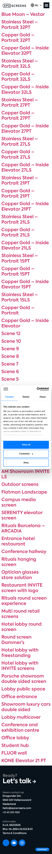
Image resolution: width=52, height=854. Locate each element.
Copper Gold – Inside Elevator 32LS (25, 89)
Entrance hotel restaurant (18, 541)
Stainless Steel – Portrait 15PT (19, 258)
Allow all (26, 444)
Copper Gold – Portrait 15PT (17, 271)
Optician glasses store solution (20, 574)
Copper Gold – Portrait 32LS (17, 76)
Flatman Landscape (24, 492)
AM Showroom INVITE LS (25, 474)
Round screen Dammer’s (16, 639)
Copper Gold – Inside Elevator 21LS (25, 245)
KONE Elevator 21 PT (23, 760)
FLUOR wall (14, 753)
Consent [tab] (9, 397)
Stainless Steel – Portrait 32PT (19, 24)
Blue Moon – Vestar (23, 14)
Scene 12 (10, 333)
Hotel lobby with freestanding (19, 652)
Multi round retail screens (20, 613)
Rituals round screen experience (24, 600)
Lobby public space (23, 689)
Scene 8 (10, 356)
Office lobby (15, 738)
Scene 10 (11, 341)
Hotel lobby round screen (21, 626)
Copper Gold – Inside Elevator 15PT (25, 284)
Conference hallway (23, 551)
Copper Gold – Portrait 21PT (17, 193)
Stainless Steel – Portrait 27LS (19, 141)
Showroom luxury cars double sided (26, 707)
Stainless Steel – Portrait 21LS (19, 219)
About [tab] (43, 397)
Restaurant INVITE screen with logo (21, 587)
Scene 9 (10, 349)
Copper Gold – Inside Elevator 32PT (25, 50)
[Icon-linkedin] (6, 842)
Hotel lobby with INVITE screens (19, 665)
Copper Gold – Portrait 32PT (17, 37)
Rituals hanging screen (18, 562)
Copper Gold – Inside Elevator (25, 323)
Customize (24, 453)
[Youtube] (14, 842)
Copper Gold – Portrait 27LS (17, 154)
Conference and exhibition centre (20, 727)
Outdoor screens (20, 484)
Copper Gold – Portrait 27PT (17, 115)
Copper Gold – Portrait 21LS (17, 232)
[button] (46, 5)
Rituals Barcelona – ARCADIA (23, 528)
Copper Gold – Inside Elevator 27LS (25, 167)
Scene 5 (10, 379)
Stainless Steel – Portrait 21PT (19, 180)
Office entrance (19, 696)
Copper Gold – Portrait (17, 310)
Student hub (15, 745)
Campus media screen (18, 502)
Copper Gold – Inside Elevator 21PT (25, 206)
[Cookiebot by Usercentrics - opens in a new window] (37, 389)
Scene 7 (9, 364)
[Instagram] (22, 842)
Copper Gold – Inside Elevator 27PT (25, 128)
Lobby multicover (21, 717)
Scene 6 (10, 371)
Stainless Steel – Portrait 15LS (19, 297)
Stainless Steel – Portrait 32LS (19, 63)
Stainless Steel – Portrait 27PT (19, 102)
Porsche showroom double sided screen (23, 678)
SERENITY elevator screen (22, 515)
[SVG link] (14, 6)
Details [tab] (26, 397)
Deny (26, 462)
